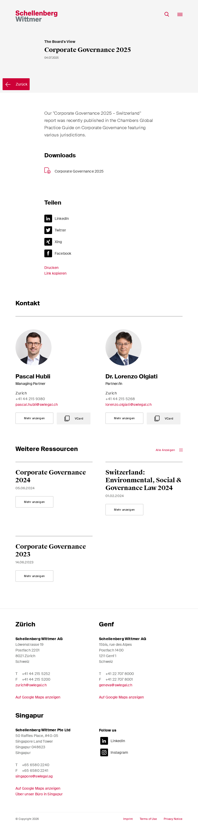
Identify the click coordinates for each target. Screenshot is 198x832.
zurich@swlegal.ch (31, 685)
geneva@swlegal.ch (115, 685)
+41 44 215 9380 (30, 398)
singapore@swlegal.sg (34, 776)
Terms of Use (148, 819)
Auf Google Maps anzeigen (38, 697)
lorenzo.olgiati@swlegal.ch (128, 404)
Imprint (128, 819)
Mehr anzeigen (34, 418)
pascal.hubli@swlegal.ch (36, 404)
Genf (106, 624)
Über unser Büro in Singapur (39, 794)
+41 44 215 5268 (120, 398)
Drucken (51, 267)
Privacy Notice (173, 819)
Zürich (25, 624)
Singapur (29, 715)
